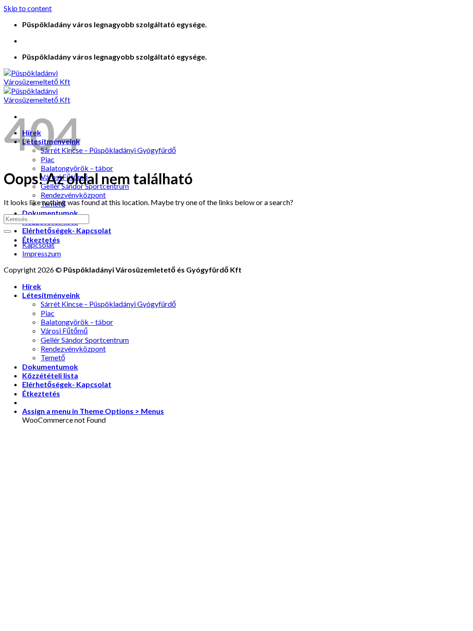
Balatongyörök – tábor (77, 168)
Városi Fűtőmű (64, 330)
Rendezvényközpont (73, 194)
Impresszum (41, 253)
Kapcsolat (38, 244)
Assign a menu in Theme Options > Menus (93, 411)
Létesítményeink (51, 295)
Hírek (31, 286)
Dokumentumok (50, 212)
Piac (48, 313)
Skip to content (28, 8)
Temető (53, 357)
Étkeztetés (41, 239)
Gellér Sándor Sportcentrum (85, 339)
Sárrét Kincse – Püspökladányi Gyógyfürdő (108, 150)
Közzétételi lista (50, 375)
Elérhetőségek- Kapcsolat (66, 230)
